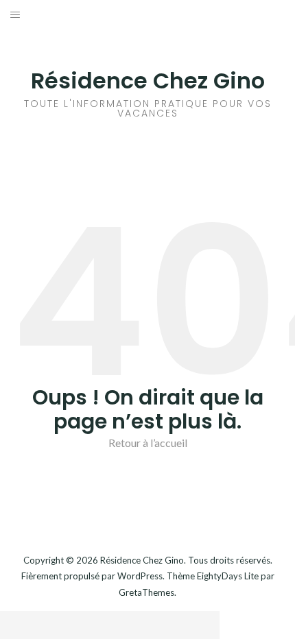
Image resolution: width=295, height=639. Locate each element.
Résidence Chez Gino (148, 80)
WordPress (140, 575)
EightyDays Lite (228, 575)
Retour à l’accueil (147, 442)
